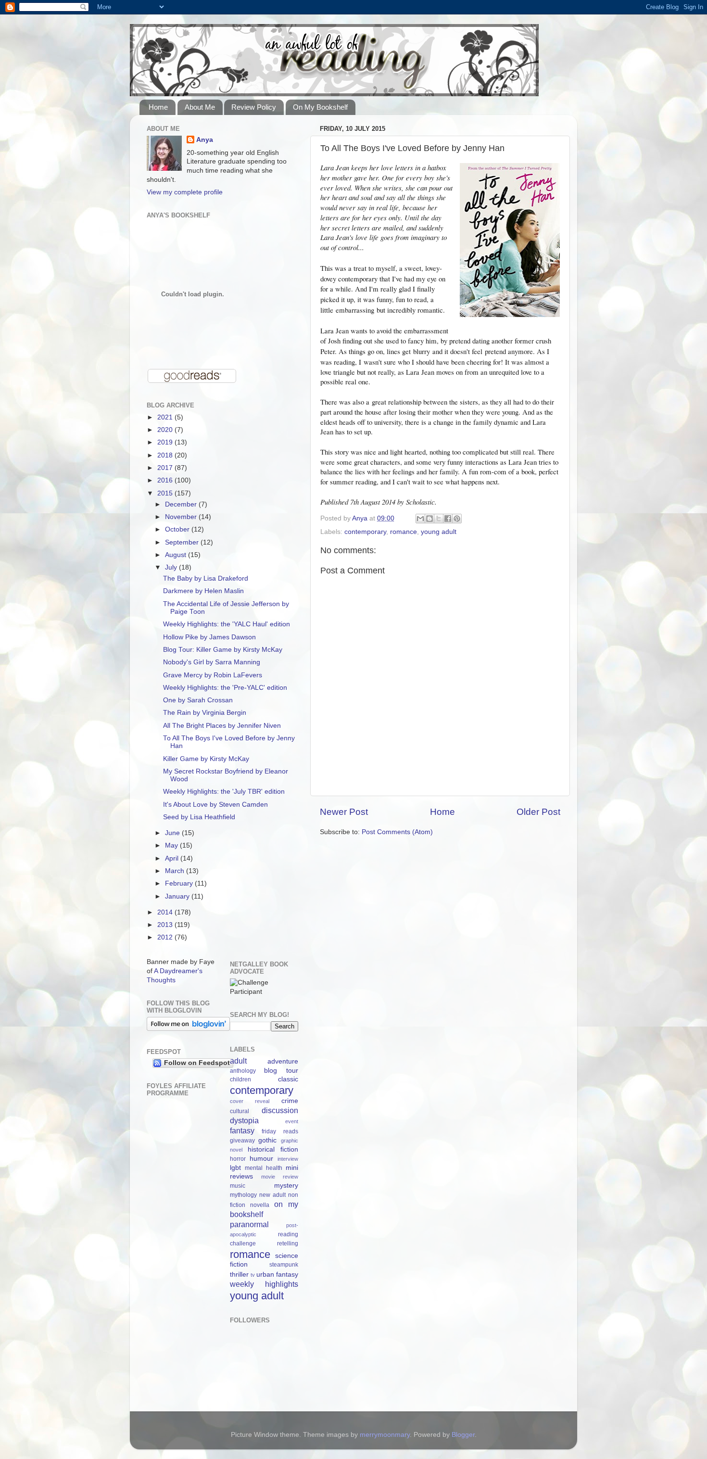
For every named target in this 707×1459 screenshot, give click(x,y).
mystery (286, 1185)
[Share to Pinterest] (457, 518)
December (182, 504)
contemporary (365, 531)
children (240, 1079)
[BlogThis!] (429, 518)
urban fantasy (277, 1274)
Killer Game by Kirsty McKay (206, 758)
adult (238, 1060)
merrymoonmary (385, 1434)
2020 (166, 429)
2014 (166, 912)
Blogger (463, 1434)
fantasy (242, 1130)
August (176, 554)
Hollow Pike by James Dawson (209, 637)
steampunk (283, 1264)
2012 (166, 937)
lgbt (235, 1167)
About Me (200, 107)
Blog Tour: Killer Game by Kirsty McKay (222, 649)
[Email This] (420, 518)
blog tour (281, 1070)
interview (288, 1159)
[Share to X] (438, 518)
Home (158, 107)
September (183, 542)
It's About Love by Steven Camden (215, 804)
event (291, 1121)
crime (289, 1100)
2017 (166, 467)
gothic (267, 1140)
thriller (239, 1274)
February (180, 883)
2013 (166, 924)
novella (259, 1205)
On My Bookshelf (320, 107)
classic (288, 1079)
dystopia (244, 1120)
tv (253, 1275)
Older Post (538, 812)
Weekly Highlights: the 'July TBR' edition (224, 791)
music (237, 1185)
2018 (166, 455)
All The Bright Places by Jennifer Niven (222, 725)
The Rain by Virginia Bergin (204, 712)
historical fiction (273, 1149)
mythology (243, 1195)
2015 (166, 493)
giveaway (242, 1140)
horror (238, 1158)
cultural (239, 1111)
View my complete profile (185, 192)
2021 (166, 417)
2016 (166, 480)
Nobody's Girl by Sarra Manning (211, 662)
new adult (272, 1195)
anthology (243, 1070)
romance (403, 531)
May (172, 845)
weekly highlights (264, 1284)
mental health (263, 1168)
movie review (279, 1177)
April (172, 858)
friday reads (280, 1131)
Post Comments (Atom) (397, 832)
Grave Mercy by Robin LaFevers (212, 675)
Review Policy (253, 107)
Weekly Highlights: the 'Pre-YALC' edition (225, 687)
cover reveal (250, 1101)
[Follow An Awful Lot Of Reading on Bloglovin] (188, 1028)
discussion (280, 1110)
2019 (166, 442)
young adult (438, 531)
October (178, 529)
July (172, 567)
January (178, 896)
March (175, 871)
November (182, 516)
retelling (287, 1243)
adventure (282, 1061)
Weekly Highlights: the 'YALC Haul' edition (226, 624)
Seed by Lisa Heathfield (199, 817)
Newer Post (344, 812)
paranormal (249, 1224)
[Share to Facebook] (448, 518)
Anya (204, 139)
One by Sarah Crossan (198, 700)
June (173, 833)
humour (261, 1158)
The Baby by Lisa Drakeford (205, 578)
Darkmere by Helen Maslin (203, 591)
